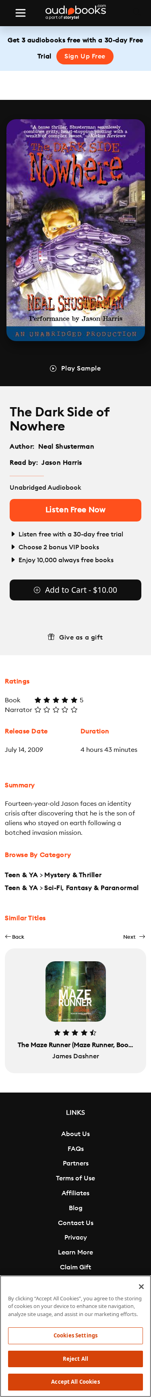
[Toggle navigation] (20, 13)
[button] (14, 937)
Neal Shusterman (66, 446)
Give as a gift (81, 637)
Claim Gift (75, 1267)
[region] (75, 1336)
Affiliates (75, 1193)
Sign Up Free (84, 56)
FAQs (76, 1149)
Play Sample (81, 368)
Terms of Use (75, 1178)
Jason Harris (61, 462)
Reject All (75, 1358)
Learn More (75, 1252)
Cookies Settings (75, 1335)
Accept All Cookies (75, 1381)
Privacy (75, 1237)
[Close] (141, 1287)
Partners (76, 1163)
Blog (76, 1208)
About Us (75, 1134)
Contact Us (75, 1223)
